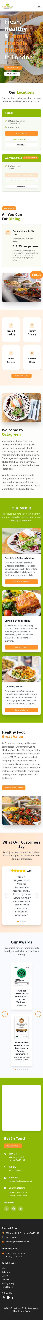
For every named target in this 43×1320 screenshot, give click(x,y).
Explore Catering (21, 710)
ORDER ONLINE (19, 139)
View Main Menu (21, 647)
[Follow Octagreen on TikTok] (20, 1208)
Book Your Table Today (14, 788)
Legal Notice (7, 1287)
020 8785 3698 (13, 127)
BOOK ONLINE (13, 68)
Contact (5, 1279)
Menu (4, 1268)
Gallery (5, 1275)
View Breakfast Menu (21, 581)
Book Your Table (13, 1146)
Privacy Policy (8, 1283)
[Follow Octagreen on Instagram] (6, 1208)
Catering (6, 1272)
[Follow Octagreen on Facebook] (13, 1208)
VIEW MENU (12, 74)
